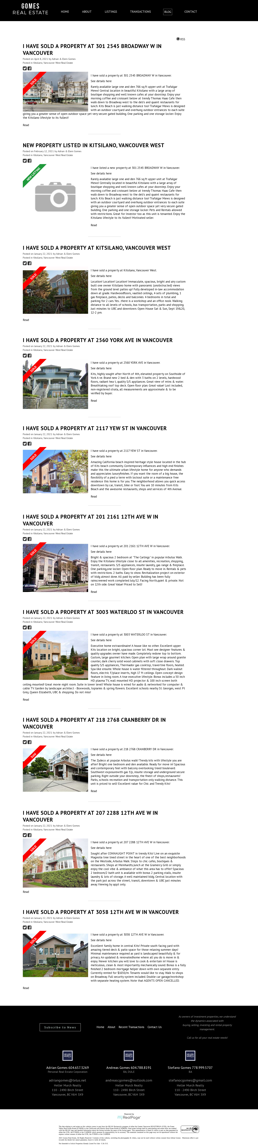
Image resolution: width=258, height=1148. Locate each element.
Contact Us (155, 1027)
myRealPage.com (129, 1117)
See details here (101, 81)
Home (65, 12)
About (87, 12)
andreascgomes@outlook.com (128, 1080)
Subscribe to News (60, 1027)
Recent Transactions (131, 1027)
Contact (190, 12)
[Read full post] (55, 91)
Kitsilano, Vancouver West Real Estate (53, 62)
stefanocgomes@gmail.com (190, 1080)
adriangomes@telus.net (67, 1080)
